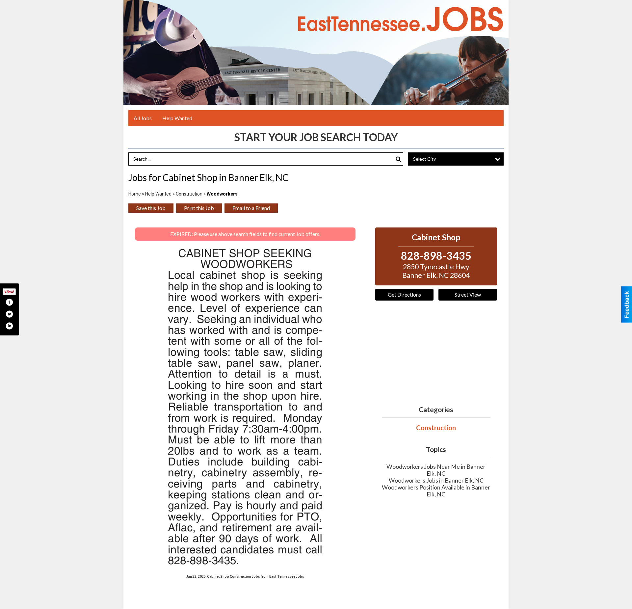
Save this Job (151, 208)
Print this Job (199, 208)
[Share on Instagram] (9, 326)
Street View (468, 294)
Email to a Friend (251, 208)
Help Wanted (177, 118)
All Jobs (143, 118)
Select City (424, 159)
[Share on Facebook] (9, 302)
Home (134, 194)
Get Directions (404, 294)
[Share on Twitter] (9, 314)
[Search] (398, 159)
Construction (189, 194)
